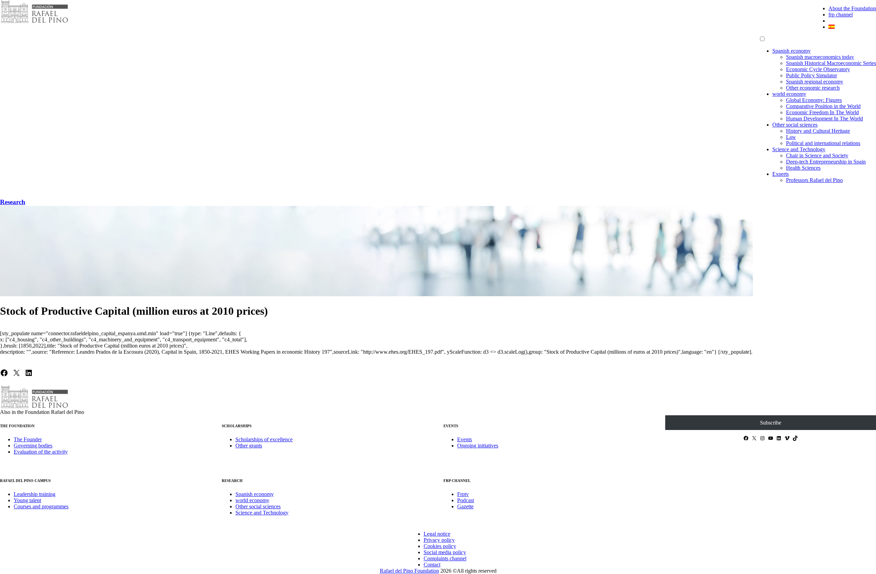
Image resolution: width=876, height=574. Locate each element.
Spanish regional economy (814, 81)
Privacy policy (439, 540)
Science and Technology (798, 149)
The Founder (28, 439)
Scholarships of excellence (264, 439)
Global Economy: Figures (814, 100)
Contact (432, 565)
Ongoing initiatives (477, 445)
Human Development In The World (824, 118)
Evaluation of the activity (41, 452)
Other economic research (813, 88)
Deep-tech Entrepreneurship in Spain (826, 162)
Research (12, 202)
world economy (789, 94)
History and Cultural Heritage (818, 131)
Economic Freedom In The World (822, 112)
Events (464, 439)
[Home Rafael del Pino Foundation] (34, 22)
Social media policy (445, 552)
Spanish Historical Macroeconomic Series (831, 63)
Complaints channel (445, 558)
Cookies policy (440, 546)
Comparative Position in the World (823, 106)
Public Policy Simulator (811, 75)
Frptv (463, 494)
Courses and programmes (41, 506)
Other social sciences (794, 125)
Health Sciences (803, 168)
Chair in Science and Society (817, 155)
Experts (780, 174)
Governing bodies (33, 445)
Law (791, 137)
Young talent (27, 500)
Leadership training (34, 494)
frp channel (840, 14)
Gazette (465, 506)
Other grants (248, 445)
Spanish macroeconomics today (820, 57)
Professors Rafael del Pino (814, 180)
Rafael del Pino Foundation (409, 571)
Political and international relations (823, 143)
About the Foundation (852, 8)
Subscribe (770, 423)
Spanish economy (791, 51)
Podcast (465, 500)
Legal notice (437, 534)
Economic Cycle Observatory (818, 69)
